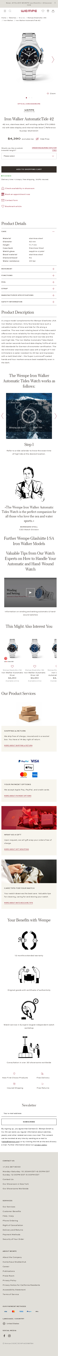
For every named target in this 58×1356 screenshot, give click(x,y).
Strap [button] (4, 289)
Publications (9, 1271)
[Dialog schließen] (56, 2)
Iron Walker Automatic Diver (12, 674)
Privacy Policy (9, 1280)
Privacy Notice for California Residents (21, 1285)
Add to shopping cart (29, 169)
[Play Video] (30, 592)
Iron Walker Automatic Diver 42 (34, 674)
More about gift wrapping (16, 849)
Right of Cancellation (13, 1225)
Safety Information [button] (11, 302)
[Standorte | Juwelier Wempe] (48, 10)
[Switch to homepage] (29, 10)
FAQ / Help (8, 1216)
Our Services (9, 1207)
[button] (15, 195)
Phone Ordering (10, 1221)
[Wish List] (42, 10)
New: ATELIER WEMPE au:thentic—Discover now (29, 4)
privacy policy (40, 1145)
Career (6, 1266)
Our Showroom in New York (16, 1184)
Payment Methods (11, 1234)
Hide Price (44, 139)
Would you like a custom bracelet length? (12, 149)
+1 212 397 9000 (12, 1167)
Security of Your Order (13, 1239)
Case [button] (3, 231)
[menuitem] (4, 10)
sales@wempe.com (10, 1142)
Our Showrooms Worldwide (16, 1189)
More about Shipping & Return (18, 745)
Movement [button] (6, 269)
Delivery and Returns (13, 1230)
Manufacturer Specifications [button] (17, 295)
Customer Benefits (12, 1211)
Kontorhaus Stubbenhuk (14, 1262)
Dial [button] (3, 282)
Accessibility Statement (14, 1290)
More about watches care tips (18, 903)
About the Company (12, 1257)
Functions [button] (7, 275)
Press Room (8, 1276)
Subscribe (29, 1122)
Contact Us (8, 1179)
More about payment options (17, 796)
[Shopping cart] (53, 11)
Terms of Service (11, 1294)
